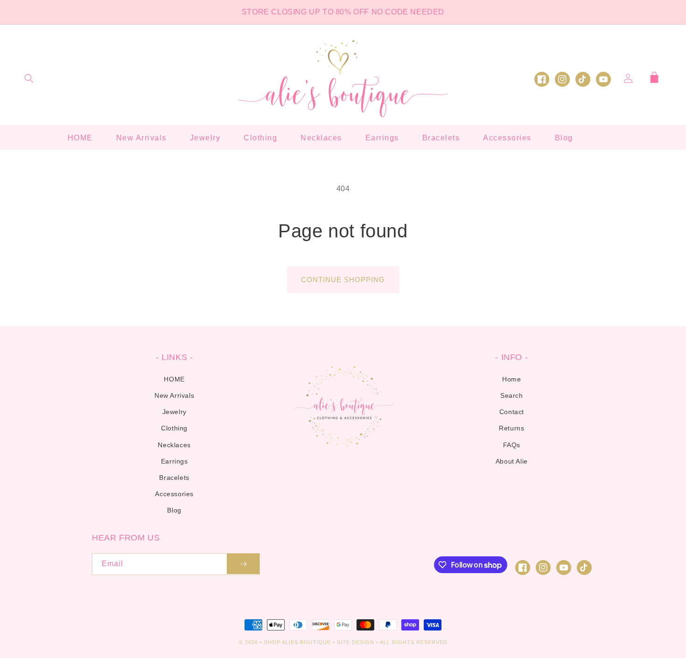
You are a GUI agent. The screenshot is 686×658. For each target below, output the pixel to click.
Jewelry (174, 412)
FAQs (511, 445)
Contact (511, 412)
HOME (174, 379)
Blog (174, 510)
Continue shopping (343, 280)
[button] (29, 78)
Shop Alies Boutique (298, 642)
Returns (511, 428)
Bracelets (174, 477)
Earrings (174, 461)
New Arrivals (174, 395)
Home (511, 379)
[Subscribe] (243, 564)
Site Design (355, 642)
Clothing (174, 428)
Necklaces (174, 445)
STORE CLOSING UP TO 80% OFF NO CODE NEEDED (343, 12)
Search (511, 395)
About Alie (512, 461)
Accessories (174, 494)
